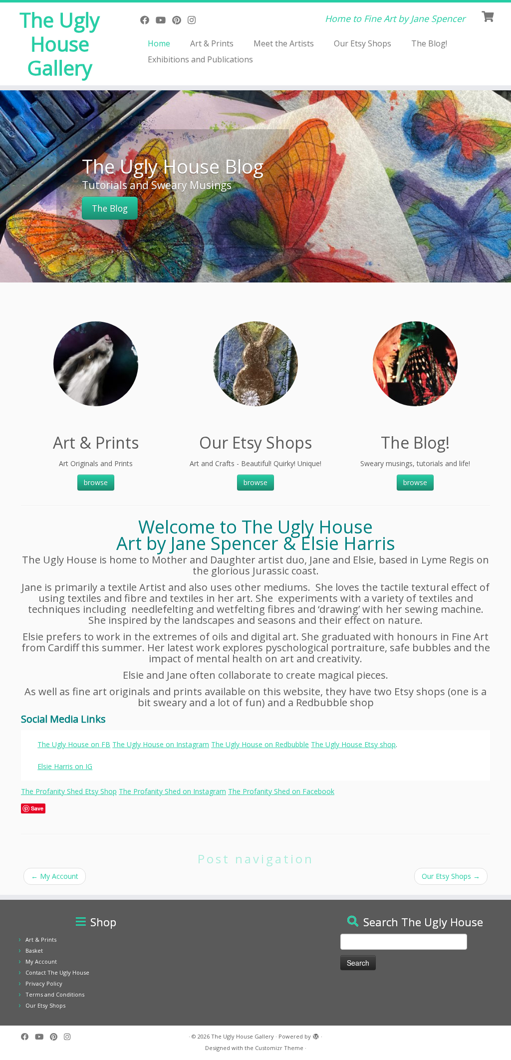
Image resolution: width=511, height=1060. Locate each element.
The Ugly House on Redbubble (260, 744)
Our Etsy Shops (362, 43)
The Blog (110, 208)
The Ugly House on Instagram (160, 744)
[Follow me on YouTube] (164, 20)
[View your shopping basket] (489, 15)
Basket (34, 950)
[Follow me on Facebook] (148, 20)
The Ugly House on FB (73, 744)
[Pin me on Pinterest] (180, 20)
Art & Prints (212, 43)
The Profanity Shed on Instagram (172, 791)
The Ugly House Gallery (59, 44)
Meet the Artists (284, 43)
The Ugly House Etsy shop (353, 744)
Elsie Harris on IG (64, 766)
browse (96, 482)
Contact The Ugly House (57, 972)
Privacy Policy (43, 983)
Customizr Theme (279, 1048)
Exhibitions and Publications (200, 59)
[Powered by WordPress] (315, 1034)
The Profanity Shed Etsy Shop (69, 791)
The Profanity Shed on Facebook (281, 791)
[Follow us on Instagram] (195, 20)
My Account (54, 876)
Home (159, 43)
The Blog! (429, 43)
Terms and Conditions (54, 994)
